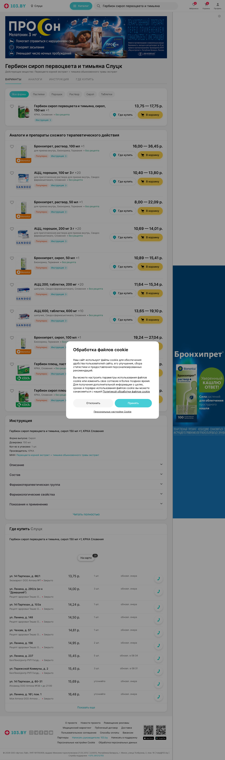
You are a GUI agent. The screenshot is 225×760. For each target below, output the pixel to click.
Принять (133, 403)
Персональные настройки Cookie (112, 411)
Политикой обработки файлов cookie (126, 391)
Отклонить (93, 403)
